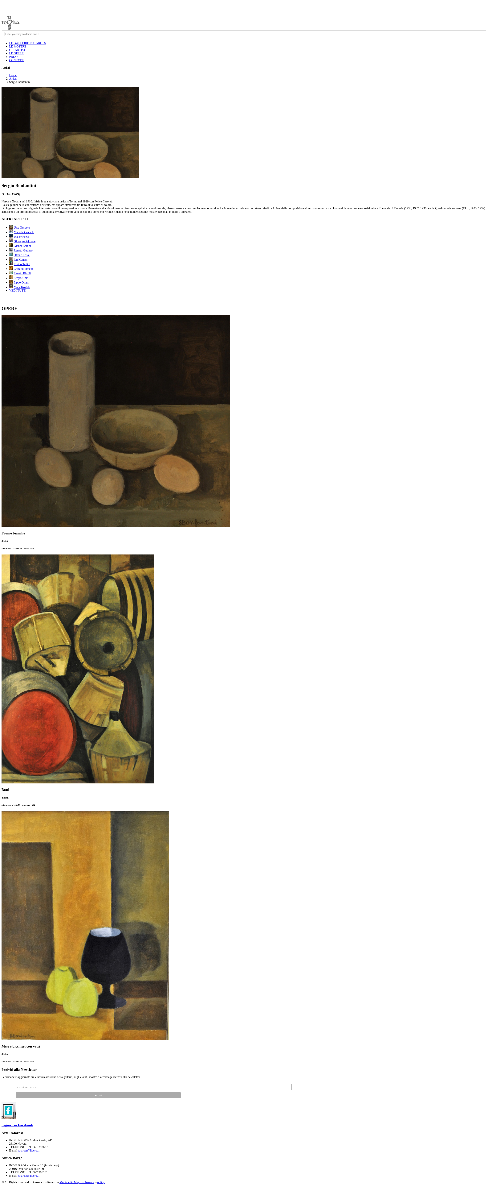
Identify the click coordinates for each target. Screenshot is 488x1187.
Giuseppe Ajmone (24, 241)
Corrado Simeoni (24, 268)
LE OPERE (16, 53)
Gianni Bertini (22, 245)
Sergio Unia (21, 278)
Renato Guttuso (23, 250)
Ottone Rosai (22, 255)
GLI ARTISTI (17, 50)
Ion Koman (20, 259)
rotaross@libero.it (28, 1150)
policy (101, 1182)
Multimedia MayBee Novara (76, 1182)
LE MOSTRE (17, 46)
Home (13, 75)
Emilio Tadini (22, 264)
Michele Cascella (24, 232)
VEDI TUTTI (17, 290)
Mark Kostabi (22, 287)
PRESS (13, 56)
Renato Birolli (22, 273)
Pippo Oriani (21, 282)
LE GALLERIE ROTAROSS (27, 43)
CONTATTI (16, 60)
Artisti (13, 78)
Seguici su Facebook (17, 1125)
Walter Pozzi (21, 236)
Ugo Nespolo (22, 227)
